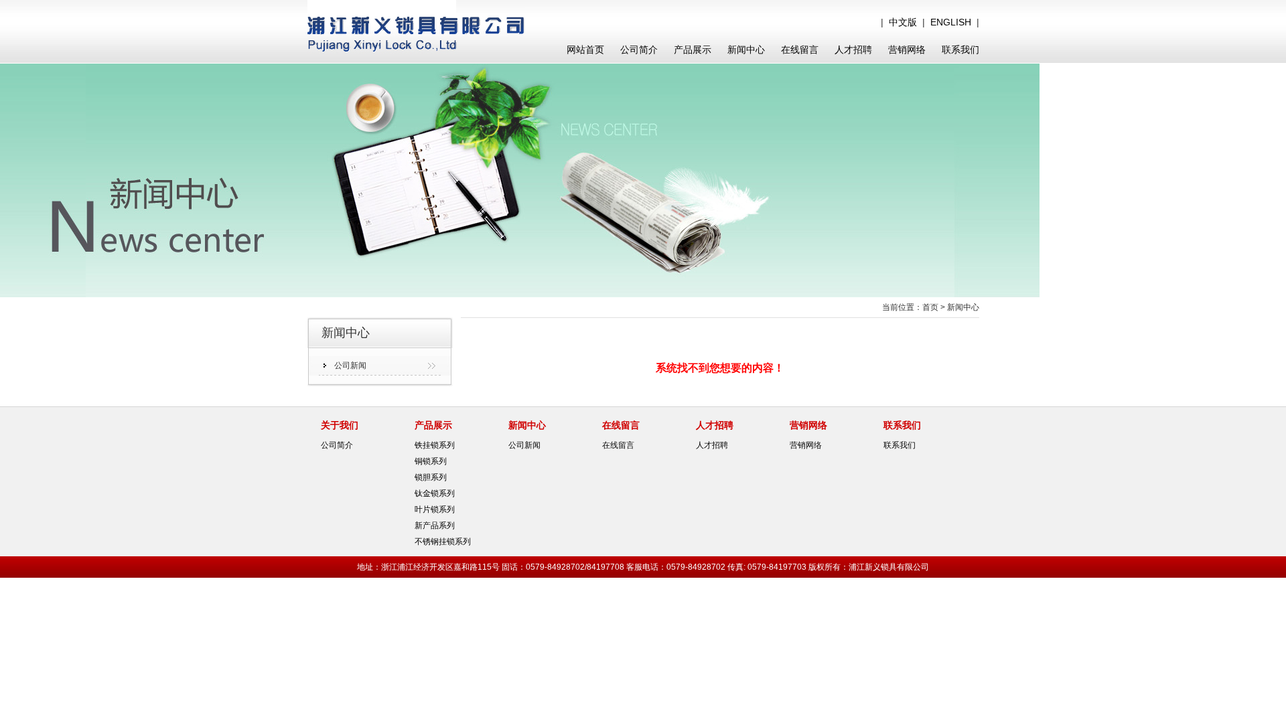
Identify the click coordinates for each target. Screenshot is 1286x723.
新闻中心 (746, 49)
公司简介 (639, 49)
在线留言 (799, 49)
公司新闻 (350, 365)
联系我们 (960, 49)
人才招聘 (853, 49)
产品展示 (692, 49)
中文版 (903, 22)
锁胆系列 (431, 477)
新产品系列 (435, 525)
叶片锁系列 (435, 509)
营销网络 (907, 49)
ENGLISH (950, 22)
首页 (930, 307)
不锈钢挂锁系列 (443, 541)
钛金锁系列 (435, 493)
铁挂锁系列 (435, 445)
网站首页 (585, 49)
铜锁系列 (431, 461)
